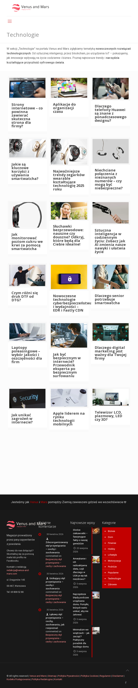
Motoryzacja (114, 560)
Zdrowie (112, 584)
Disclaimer (117, 676)
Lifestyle (112, 554)
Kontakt (58, 679)
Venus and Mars (37, 676)
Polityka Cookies (89, 676)
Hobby (111, 549)
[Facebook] (126, 682)
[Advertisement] (69, 461)
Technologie (114, 578)
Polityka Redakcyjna (42, 679)
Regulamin (105, 676)
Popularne (113, 572)
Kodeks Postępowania (18, 679)
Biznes (111, 531)
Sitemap (52, 676)
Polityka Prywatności (68, 676)
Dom (110, 537)
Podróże (112, 566)
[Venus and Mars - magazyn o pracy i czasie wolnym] (33, 8)
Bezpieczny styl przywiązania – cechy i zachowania (56, 562)
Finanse (112, 543)
